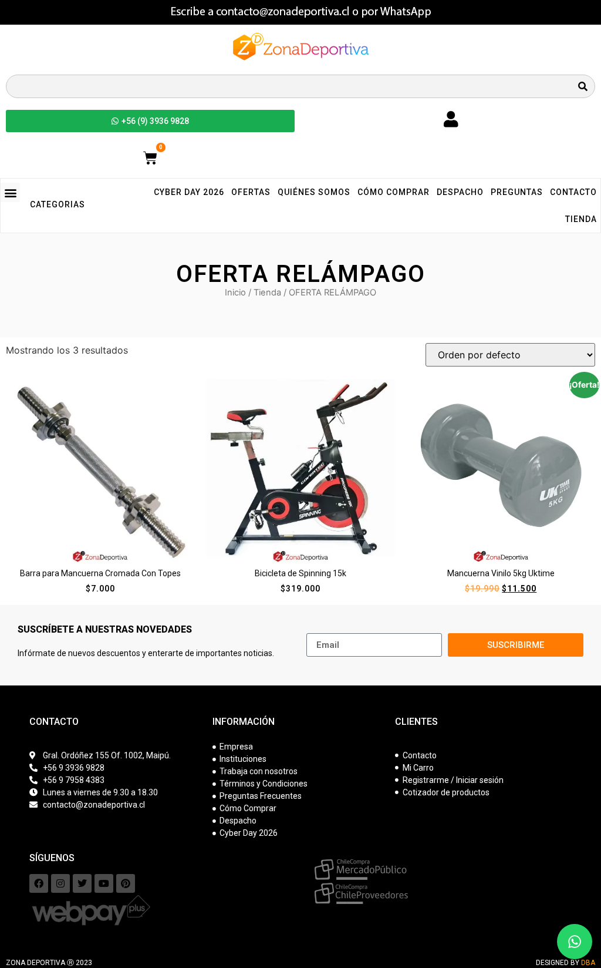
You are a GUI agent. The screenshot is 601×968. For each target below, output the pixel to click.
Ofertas (251, 192)
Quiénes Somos (314, 192)
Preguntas (517, 192)
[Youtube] (103, 883)
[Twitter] (82, 883)
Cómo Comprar (393, 192)
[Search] (583, 86)
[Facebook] (38, 883)
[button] (10, 192)
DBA (588, 963)
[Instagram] (60, 883)
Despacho (460, 192)
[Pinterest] (125, 883)
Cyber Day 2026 (189, 192)
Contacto (573, 192)
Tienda (581, 219)
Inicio (235, 292)
